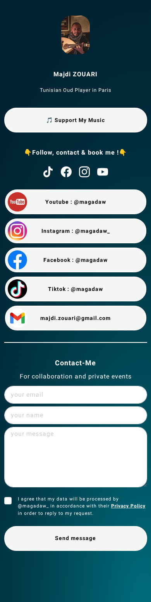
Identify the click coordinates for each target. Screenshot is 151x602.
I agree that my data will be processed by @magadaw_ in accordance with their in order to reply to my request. (82, 506)
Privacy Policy (128, 506)
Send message (75, 538)
